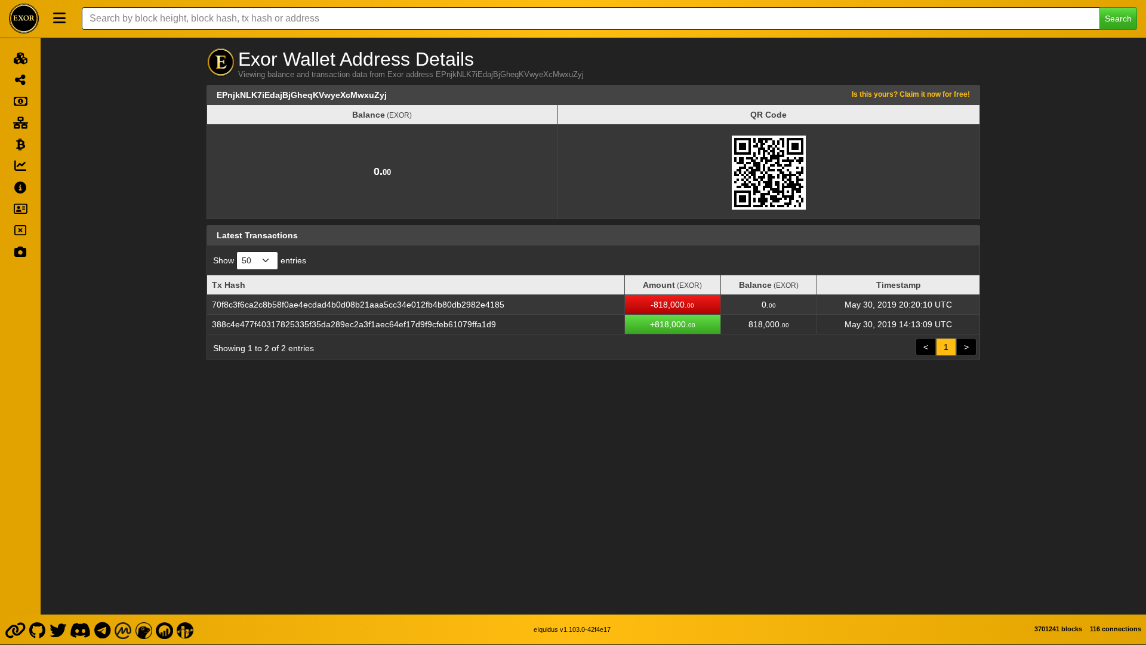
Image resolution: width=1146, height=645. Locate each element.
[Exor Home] (24, 18)
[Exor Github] (38, 629)
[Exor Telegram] (103, 629)
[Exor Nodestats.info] (185, 629)
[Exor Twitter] (57, 629)
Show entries (259, 260)
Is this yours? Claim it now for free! (911, 94)
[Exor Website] (15, 629)
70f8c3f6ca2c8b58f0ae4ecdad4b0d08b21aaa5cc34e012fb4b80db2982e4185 (358, 304)
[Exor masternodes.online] (164, 629)
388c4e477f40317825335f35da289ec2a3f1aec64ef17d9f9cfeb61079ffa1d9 (354, 324)
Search (1118, 18)
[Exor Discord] (80, 629)
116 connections (1115, 628)
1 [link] (946, 347)
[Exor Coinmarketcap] (123, 629)
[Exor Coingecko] (143, 629)
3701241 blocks (1058, 628)
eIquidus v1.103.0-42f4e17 (572, 629)
